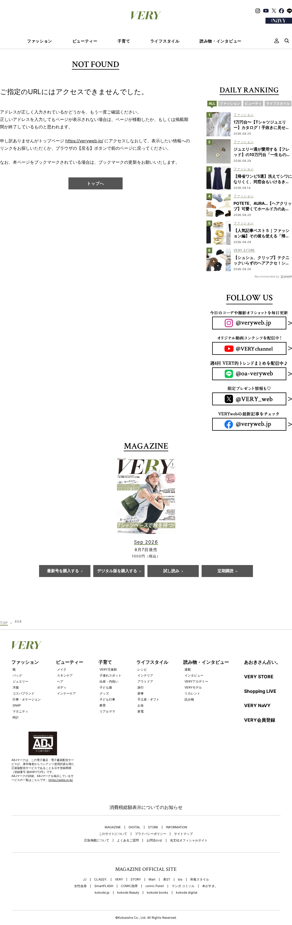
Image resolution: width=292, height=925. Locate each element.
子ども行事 (107, 699)
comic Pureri (154, 886)
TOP (4, 623)
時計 (16, 717)
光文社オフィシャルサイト (189, 840)
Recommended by (267, 276)
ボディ (61, 687)
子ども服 (106, 687)
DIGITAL (134, 827)
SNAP (17, 705)
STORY (136, 879)
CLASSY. (100, 879)
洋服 (16, 687)
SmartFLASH (103, 886)
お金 (140, 705)
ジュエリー (20, 681)
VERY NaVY (257, 705)
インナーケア (66, 693)
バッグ (17, 675)
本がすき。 (210, 886)
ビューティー (85, 41)
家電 (140, 711)
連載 (187, 669)
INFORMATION (176, 827)
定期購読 (226, 571)
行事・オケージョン (27, 699)
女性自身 (80, 886)
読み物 (189, 699)
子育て (123, 41)
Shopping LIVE (260, 691)
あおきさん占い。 (262, 662)
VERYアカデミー (196, 681)
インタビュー (193, 675)
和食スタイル (199, 879)
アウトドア (145, 681)
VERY (119, 879)
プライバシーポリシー (150, 833)
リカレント (192, 693)
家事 (140, 693)
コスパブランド (24, 693)
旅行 (140, 687)
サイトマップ (183, 833)
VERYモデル (193, 687)
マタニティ (20, 711)
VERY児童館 (108, 669)
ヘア (60, 681)
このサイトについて (113, 833)
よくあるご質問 (128, 840)
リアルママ (107, 711)
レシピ (142, 669)
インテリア (145, 675)
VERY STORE (258, 676)
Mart (152, 879)
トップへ (95, 183)
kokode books (157, 892)
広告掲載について (96, 840)
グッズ (104, 693)
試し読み (171, 571)
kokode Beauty (128, 892)
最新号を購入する (63, 571)
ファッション (39, 41)
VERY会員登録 (259, 720)
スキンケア (65, 675)
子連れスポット (110, 675)
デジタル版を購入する (117, 571)
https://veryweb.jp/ (84, 140)
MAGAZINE (113, 827)
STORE (153, 827)
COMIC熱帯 (129, 886)
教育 (103, 705)
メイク (61, 669)
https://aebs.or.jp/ (60, 780)
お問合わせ (154, 840)
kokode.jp (102, 892)
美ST (166, 879)
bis (180, 879)
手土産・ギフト (148, 699)
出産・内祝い (109, 681)
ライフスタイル (165, 41)
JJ (84, 879)
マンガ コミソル (183, 886)
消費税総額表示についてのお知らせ (146, 807)
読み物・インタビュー (221, 41)
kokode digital (186, 892)
